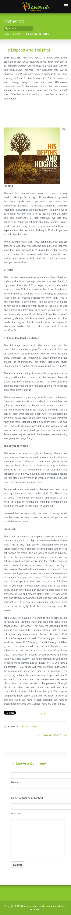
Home (6, 34)
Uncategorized (28, 726)
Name (15, 782)
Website (16, 813)
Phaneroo (17, 34)
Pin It (42, 713)
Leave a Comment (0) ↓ (54, 735)
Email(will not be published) (27, 798)
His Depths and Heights (27, 50)
